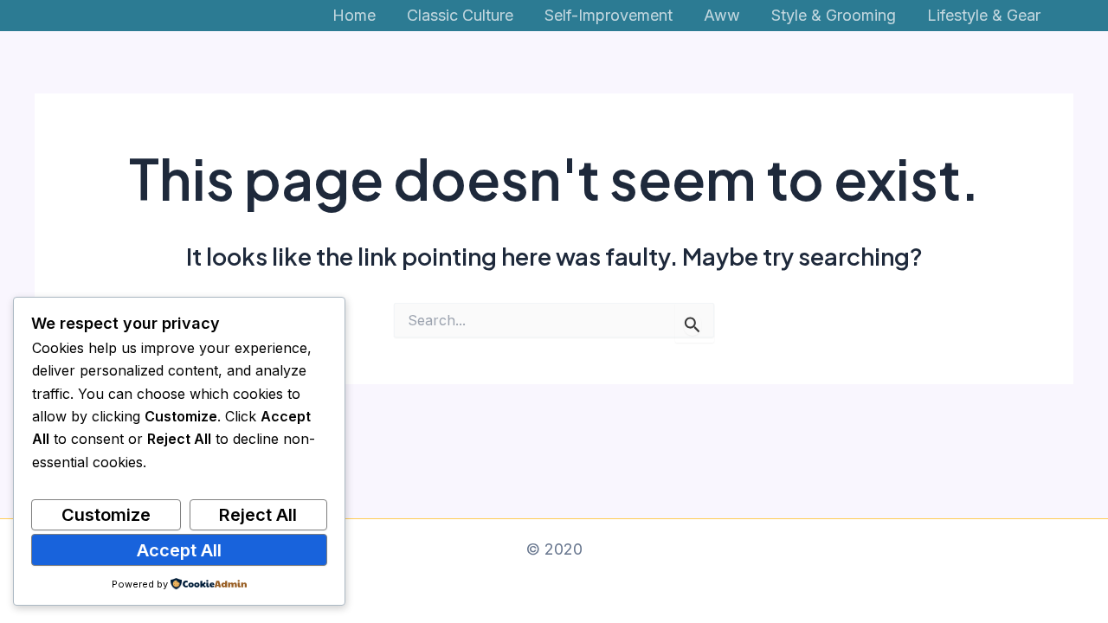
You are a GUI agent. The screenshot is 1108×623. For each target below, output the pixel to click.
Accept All (179, 550)
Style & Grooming (833, 15)
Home (354, 15)
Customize (106, 514)
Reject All (258, 514)
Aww (722, 15)
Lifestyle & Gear (983, 15)
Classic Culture (460, 15)
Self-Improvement (608, 15)
